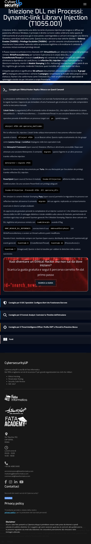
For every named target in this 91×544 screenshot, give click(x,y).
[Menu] (84, 4)
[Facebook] (6, 482)
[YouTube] (21, 482)
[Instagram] (11, 482)
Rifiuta (10, 541)
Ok (3, 541)
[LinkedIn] (16, 482)
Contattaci (8, 498)
